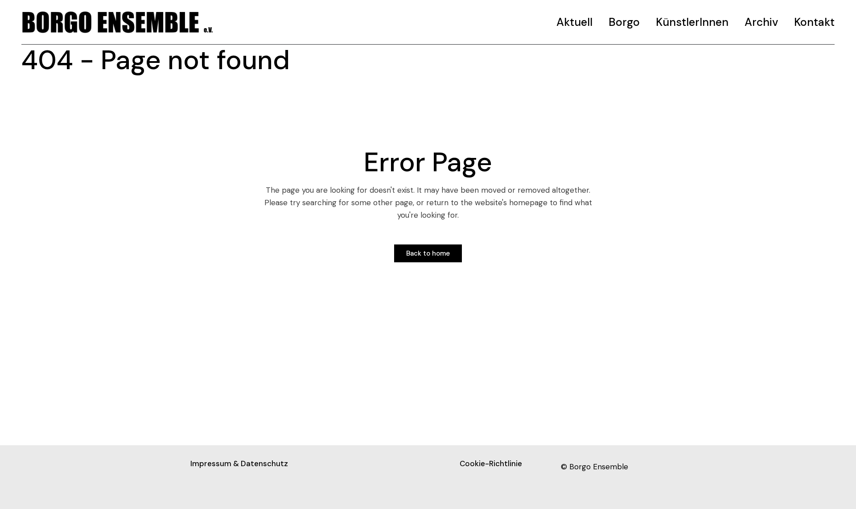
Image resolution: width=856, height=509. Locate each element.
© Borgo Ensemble (594, 467)
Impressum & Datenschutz (239, 463)
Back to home (428, 253)
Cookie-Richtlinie (491, 463)
